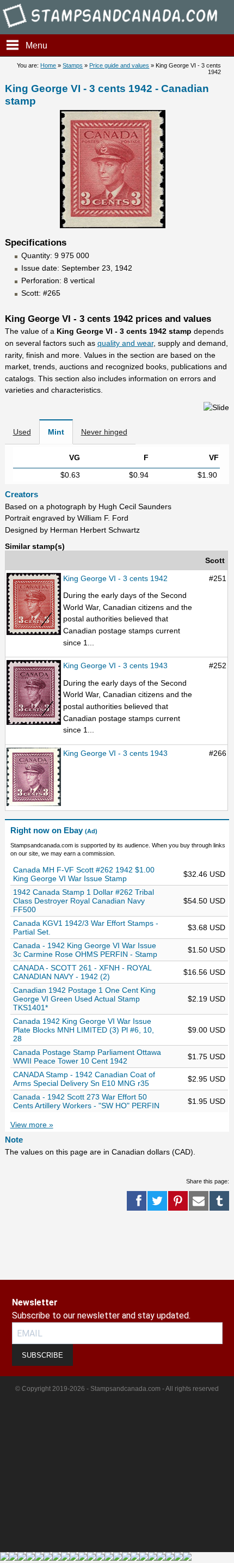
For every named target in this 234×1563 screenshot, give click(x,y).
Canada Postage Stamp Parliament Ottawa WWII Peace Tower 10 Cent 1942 (87, 1056)
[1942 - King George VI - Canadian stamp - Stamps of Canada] (34, 605)
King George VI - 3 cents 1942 (115, 578)
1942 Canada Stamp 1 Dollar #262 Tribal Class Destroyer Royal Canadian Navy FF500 (83, 901)
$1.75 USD (206, 1056)
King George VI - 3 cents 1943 (115, 665)
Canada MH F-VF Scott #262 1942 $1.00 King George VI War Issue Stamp (84, 874)
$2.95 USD (206, 1078)
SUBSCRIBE (42, 1355)
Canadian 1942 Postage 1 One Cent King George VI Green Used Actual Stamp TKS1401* (84, 999)
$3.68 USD (206, 927)
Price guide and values (119, 65)
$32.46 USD (204, 874)
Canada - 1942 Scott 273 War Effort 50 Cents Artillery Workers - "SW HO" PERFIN (86, 1101)
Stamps (73, 65)
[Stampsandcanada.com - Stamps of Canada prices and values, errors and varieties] (116, 29)
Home (48, 65)
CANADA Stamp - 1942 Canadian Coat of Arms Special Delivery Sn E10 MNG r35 (84, 1079)
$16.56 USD (204, 972)
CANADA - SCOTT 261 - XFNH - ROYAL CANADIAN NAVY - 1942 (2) (82, 972)
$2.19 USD (206, 998)
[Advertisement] (43, 1246)
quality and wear (125, 343)
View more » (31, 1124)
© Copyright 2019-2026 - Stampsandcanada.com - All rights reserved (117, 1389)
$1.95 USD (206, 1101)
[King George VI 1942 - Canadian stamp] (112, 225)
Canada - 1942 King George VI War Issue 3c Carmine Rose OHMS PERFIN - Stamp (85, 949)
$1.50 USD (206, 949)
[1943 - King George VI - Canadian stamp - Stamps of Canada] (34, 693)
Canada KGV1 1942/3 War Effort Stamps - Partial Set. (85, 927)
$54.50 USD (204, 900)
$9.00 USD (206, 1029)
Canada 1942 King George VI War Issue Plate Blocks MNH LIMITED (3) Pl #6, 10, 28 (83, 1030)
